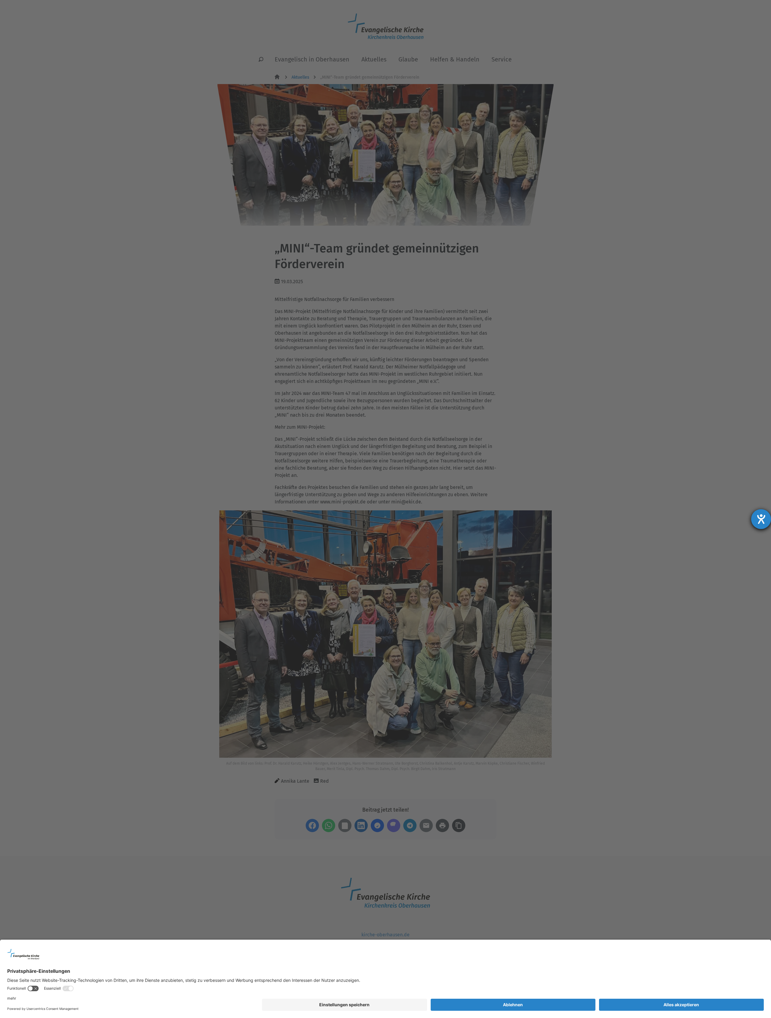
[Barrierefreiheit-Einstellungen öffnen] (761, 519)
